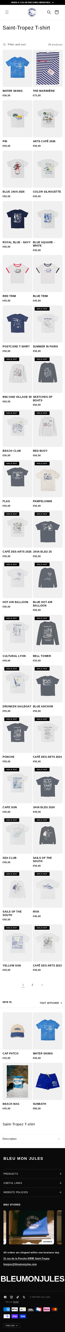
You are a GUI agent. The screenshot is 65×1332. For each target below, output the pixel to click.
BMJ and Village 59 (17, 396)
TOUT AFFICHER (49, 1003)
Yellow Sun (12, 965)
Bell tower (42, 655)
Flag (6, 501)
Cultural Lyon (14, 655)
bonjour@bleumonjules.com (20, 1264)
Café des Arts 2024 (47, 756)
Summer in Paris (45, 346)
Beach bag (11, 1103)
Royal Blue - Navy (17, 242)
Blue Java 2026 (13, 191)
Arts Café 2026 (44, 141)
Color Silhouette (47, 191)
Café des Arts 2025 (17, 551)
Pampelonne (42, 501)
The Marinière (44, 90)
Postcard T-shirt (16, 346)
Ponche (9, 756)
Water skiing (13, 90)
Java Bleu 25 (42, 551)
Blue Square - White (44, 244)
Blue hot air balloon (43, 604)
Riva (36, 911)
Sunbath (39, 1103)
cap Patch (10, 1053)
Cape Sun (10, 807)
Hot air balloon (15, 602)
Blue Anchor (43, 706)
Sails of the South (42, 859)
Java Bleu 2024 (44, 807)
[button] (7, 12)
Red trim (9, 296)
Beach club (12, 450)
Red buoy (40, 450)
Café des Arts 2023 (47, 965)
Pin (5, 141)
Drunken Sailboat (17, 706)
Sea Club (10, 857)
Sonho (16, 1302)
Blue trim (40, 296)
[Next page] (42, 985)
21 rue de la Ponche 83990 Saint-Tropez (26, 1258)
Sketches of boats (43, 398)
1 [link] (23, 984)
